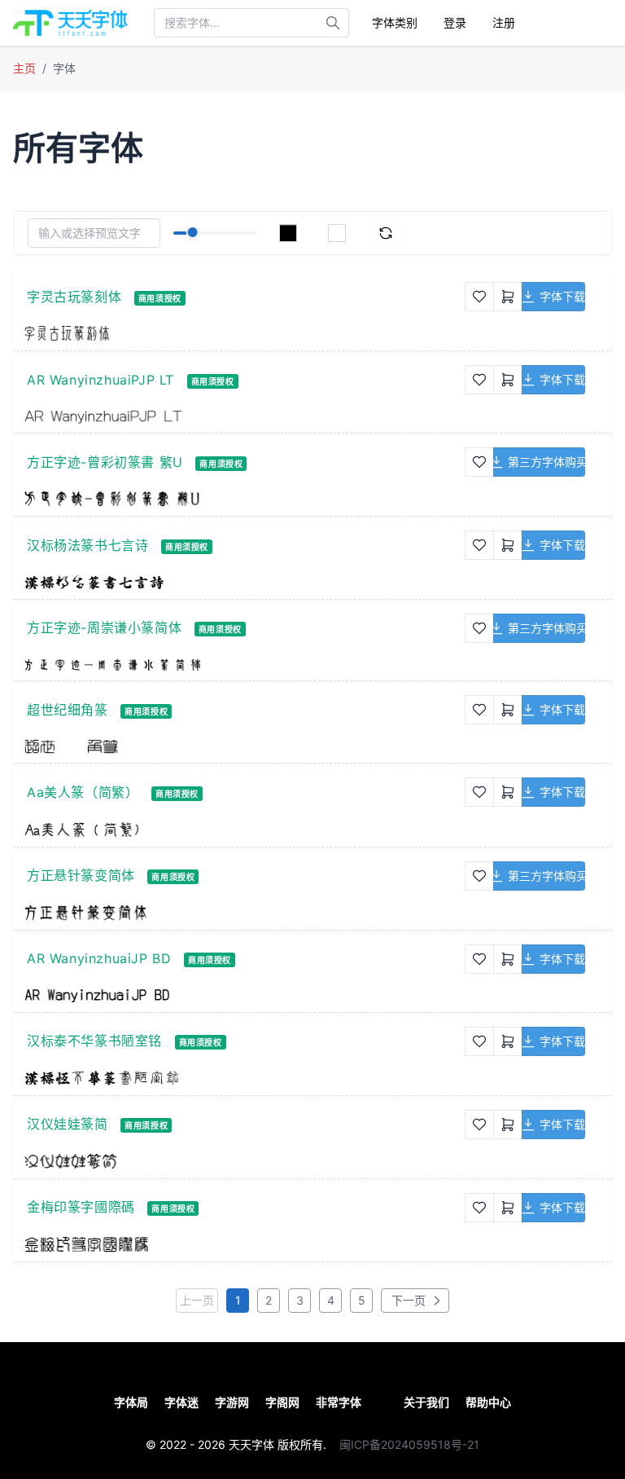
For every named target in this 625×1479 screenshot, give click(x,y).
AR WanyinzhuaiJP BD (99, 958)
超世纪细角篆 (67, 710)
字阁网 (282, 1402)
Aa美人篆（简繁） (82, 792)
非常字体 (338, 1402)
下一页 (407, 1300)
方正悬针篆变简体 (81, 875)
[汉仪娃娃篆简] (244, 1161)
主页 (24, 68)
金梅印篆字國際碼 (81, 1207)
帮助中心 (488, 1402)
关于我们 (426, 1402)
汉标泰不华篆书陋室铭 (94, 1040)
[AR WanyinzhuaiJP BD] (244, 995)
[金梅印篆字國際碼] (244, 1244)
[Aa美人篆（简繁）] (244, 829)
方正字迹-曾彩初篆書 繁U (105, 462)
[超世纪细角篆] (244, 746)
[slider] (192, 232)
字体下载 (562, 296)
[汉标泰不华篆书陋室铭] (244, 1078)
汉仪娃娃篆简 (67, 1124)
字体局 (131, 1402)
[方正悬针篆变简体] (244, 913)
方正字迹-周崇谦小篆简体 (104, 627)
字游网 (232, 1402)
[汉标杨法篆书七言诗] (244, 582)
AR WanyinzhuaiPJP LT (100, 380)
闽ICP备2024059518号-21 (409, 1444)
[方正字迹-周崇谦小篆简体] (244, 664)
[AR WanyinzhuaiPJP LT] (244, 416)
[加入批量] (507, 296)
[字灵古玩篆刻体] (244, 333)
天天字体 (251, 1444)
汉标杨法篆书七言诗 (87, 545)
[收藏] (479, 296)
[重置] (385, 233)
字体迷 (181, 1402)
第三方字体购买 (546, 462)
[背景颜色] (337, 233)
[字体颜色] (288, 233)
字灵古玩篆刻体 (74, 296)
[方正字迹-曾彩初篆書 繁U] (244, 499)
